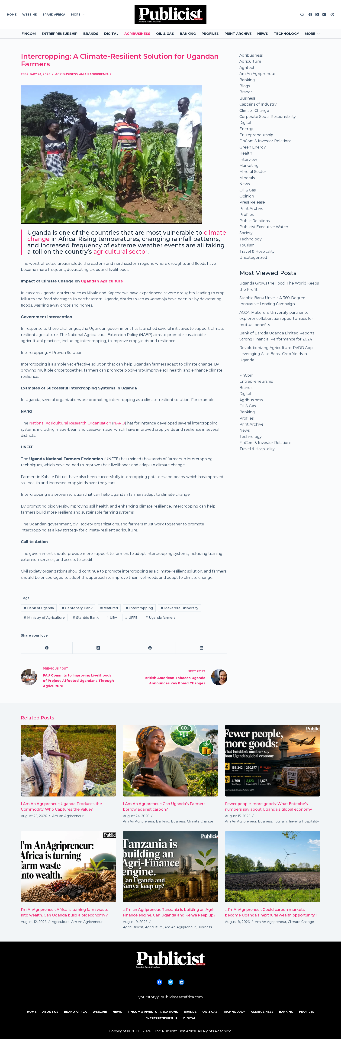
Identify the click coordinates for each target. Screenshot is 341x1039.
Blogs (244, 86)
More (75, 14)
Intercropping (139, 608)
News (262, 34)
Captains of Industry (258, 104)
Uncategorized (253, 257)
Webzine (29, 14)
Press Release (252, 202)
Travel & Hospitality (257, 251)
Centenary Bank (77, 608)
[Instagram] (324, 14)
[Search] (302, 14)
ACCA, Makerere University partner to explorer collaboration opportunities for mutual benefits (276, 318)
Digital (111, 34)
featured (109, 608)
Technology (286, 34)
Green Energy (252, 147)
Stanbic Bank (86, 617)
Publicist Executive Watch (263, 227)
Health (245, 153)
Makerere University (179, 608)
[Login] (332, 14)
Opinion (246, 196)
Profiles (210, 34)
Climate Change (254, 110)
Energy (246, 129)
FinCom (29, 34)
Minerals (247, 178)
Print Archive (238, 34)
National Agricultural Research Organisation (69, 423)
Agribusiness (137, 34)
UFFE (131, 617)
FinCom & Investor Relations (265, 141)
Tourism (246, 245)
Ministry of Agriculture (44, 617)
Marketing (249, 165)
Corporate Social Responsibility (267, 116)
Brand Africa (53, 14)
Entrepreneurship (59, 34)
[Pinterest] (150, 648)
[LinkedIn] (201, 648)
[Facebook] (310, 14)
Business (247, 98)
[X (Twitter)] (317, 14)
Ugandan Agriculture (101, 281)
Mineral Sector (252, 171)
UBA (111, 617)
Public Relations (254, 221)
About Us (50, 1011)
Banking (188, 34)
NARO (119, 423)
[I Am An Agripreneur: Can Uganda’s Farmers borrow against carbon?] (170, 760)
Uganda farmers (160, 617)
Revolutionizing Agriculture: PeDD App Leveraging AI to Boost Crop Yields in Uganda (276, 354)
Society (246, 233)
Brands (90, 34)
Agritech (247, 67)
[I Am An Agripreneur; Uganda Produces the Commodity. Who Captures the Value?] (68, 760)
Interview (248, 159)
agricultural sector (120, 251)
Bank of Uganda (39, 608)
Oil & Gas (165, 34)
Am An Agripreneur (95, 74)
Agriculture (250, 61)
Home (11, 14)
